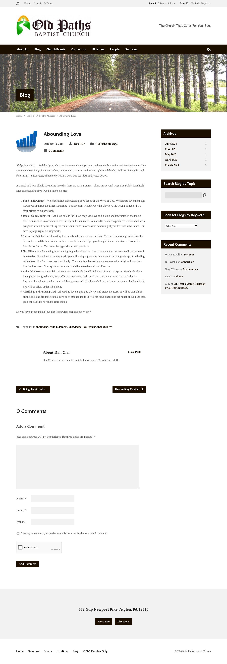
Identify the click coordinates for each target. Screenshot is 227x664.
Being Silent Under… (35, 389)
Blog (37, 49)
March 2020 (172, 165)
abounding (42, 326)
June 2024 (171, 143)
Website (21, 521)
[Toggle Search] (17, 3)
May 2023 (170, 149)
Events (48, 651)
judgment (61, 326)
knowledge (75, 326)
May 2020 (170, 154)
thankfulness (104, 326)
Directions (123, 621)
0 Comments (56, 150)
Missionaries (190, 269)
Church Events (55, 49)
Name (21, 498)
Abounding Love (67, 115)
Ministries (98, 49)
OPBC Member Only (95, 651)
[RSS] (209, 49)
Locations (62, 651)
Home (27, 3)
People (114, 49)
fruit (52, 326)
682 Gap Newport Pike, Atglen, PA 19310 (113, 609)
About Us (22, 49)
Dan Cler (79, 143)
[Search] (204, 195)
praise (92, 326)
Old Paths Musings (45, 115)
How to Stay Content (127, 389)
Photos (179, 276)
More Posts (134, 351)
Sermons (131, 49)
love (85, 326)
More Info (104, 621)
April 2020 (171, 159)
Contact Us (78, 49)
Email (21, 510)
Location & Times (43, 3)
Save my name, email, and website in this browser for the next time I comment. (64, 533)
